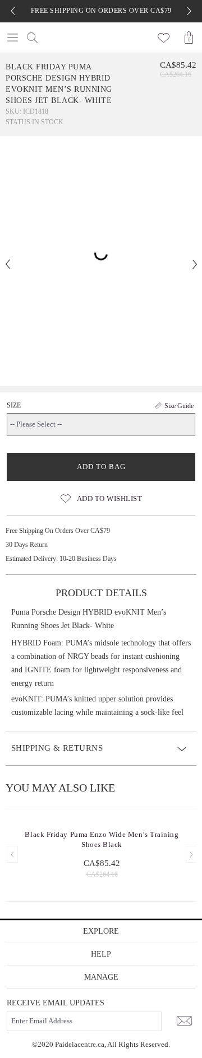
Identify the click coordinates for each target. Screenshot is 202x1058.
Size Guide (179, 406)
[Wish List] (164, 37)
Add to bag (101, 466)
